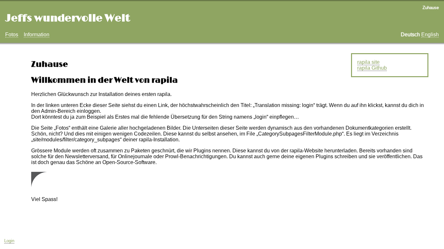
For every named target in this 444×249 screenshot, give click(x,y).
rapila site (368, 62)
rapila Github (372, 68)
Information (36, 34)
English (430, 34)
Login (9, 240)
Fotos (11, 34)
